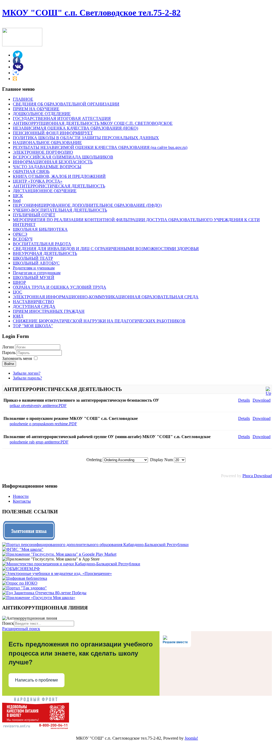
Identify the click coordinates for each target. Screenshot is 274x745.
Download (262, 400)
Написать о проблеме (36, 680)
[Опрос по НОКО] (19, 583)
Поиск (8, 623)
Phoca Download (257, 475)
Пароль (9, 352)
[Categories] (268, 393)
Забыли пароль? (27, 378)
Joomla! (191, 738)
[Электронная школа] (29, 539)
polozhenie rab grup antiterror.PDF (39, 442)
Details (244, 400)
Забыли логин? (26, 373)
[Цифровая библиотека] (24, 578)
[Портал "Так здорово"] (24, 588)
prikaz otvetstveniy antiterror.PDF (38, 405)
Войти (9, 364)
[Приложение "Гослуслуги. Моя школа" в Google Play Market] (59, 554)
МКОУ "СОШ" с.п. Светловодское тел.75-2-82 (91, 12)
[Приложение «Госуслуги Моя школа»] (38, 597)
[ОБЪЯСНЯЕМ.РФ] (21, 568)
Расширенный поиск (21, 628)
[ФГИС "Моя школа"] (22, 549)
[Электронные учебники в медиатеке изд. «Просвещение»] (57, 573)
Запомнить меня (17, 358)
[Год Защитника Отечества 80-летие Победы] (44, 592)
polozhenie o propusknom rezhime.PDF (43, 424)
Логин (8, 347)
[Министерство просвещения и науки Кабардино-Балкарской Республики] (71, 564)
